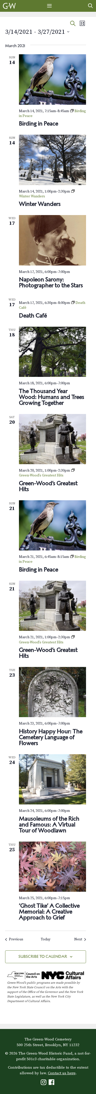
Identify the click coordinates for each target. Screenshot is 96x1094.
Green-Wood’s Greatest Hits (48, 486)
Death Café (33, 315)
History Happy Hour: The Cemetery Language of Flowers (50, 737)
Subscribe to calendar (42, 956)
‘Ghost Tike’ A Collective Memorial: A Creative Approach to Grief (49, 911)
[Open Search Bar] (90, 6)
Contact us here (62, 1073)
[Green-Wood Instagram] (44, 1083)
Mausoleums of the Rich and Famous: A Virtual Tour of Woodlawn (49, 824)
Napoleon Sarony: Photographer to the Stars (51, 282)
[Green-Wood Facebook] (52, 1083)
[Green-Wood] (9, 6)
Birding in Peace (38, 123)
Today (45, 939)
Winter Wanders (40, 203)
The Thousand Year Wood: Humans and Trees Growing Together (51, 396)
